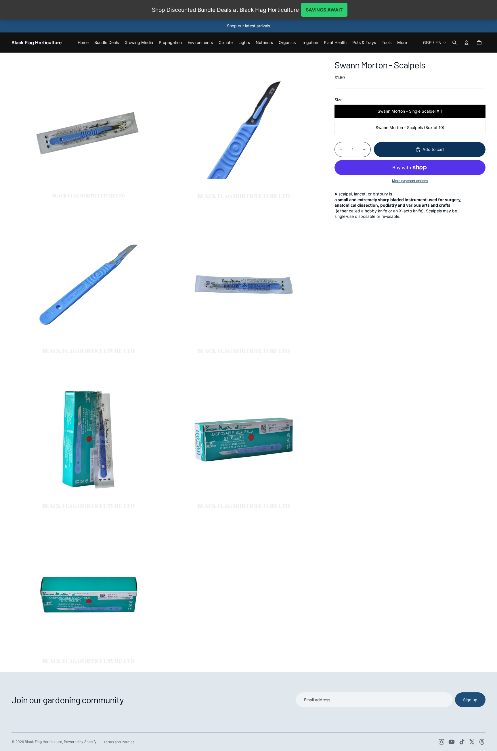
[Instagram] (441, 741)
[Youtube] (451, 741)
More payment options (410, 181)
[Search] (454, 42)
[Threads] (482, 741)
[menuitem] (402, 42)
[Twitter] (472, 741)
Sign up (470, 699)
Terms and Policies (119, 742)
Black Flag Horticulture (43, 742)
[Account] (466, 42)
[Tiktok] (461, 741)
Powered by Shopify (80, 742)
